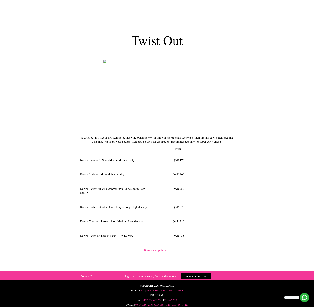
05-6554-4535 (170, 299)
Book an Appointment (157, 250)
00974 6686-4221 (162, 304)
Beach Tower (175, 290)
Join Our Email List (195, 276)
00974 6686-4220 (143, 304)
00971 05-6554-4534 (153, 299)
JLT (143, 290)
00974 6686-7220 (180, 304)
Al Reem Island (156, 290)
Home (157, 13)
